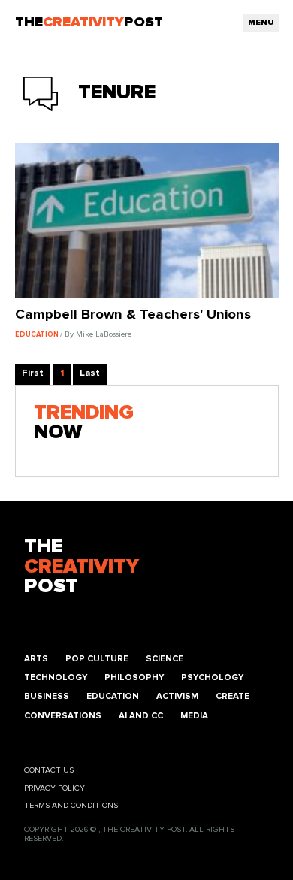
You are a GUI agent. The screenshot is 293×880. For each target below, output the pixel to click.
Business (46, 696)
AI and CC (141, 716)
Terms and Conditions (71, 805)
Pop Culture (96, 659)
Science (164, 659)
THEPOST (81, 567)
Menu (261, 22)
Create (232, 696)
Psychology (212, 677)
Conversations (62, 716)
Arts (36, 659)
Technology (55, 677)
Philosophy (134, 677)
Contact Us (49, 770)
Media (194, 716)
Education (112, 696)
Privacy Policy (54, 788)
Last (90, 373)
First (33, 373)
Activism (177, 696)
